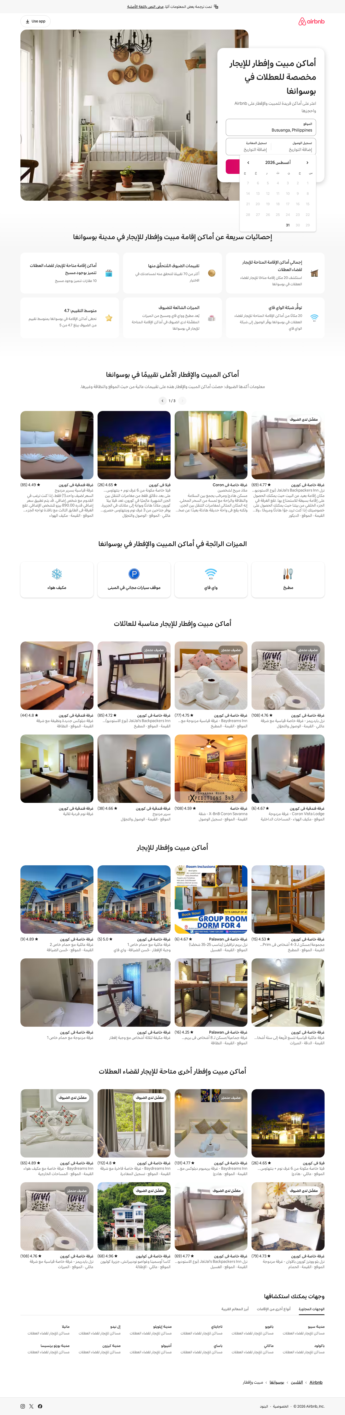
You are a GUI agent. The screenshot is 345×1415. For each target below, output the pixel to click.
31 (288, 225)
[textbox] (293, 150)
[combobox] (271, 130)
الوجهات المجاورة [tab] (312, 1309)
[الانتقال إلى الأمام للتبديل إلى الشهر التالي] (248, 162)
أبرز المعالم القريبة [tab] (235, 1309)
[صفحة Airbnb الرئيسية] (312, 21)
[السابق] (182, 401)
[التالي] (163, 401)
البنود (264, 1406)
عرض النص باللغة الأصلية (145, 6)
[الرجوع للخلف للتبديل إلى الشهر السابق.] (307, 162)
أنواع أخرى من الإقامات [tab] (274, 1309)
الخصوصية (281, 1406)
